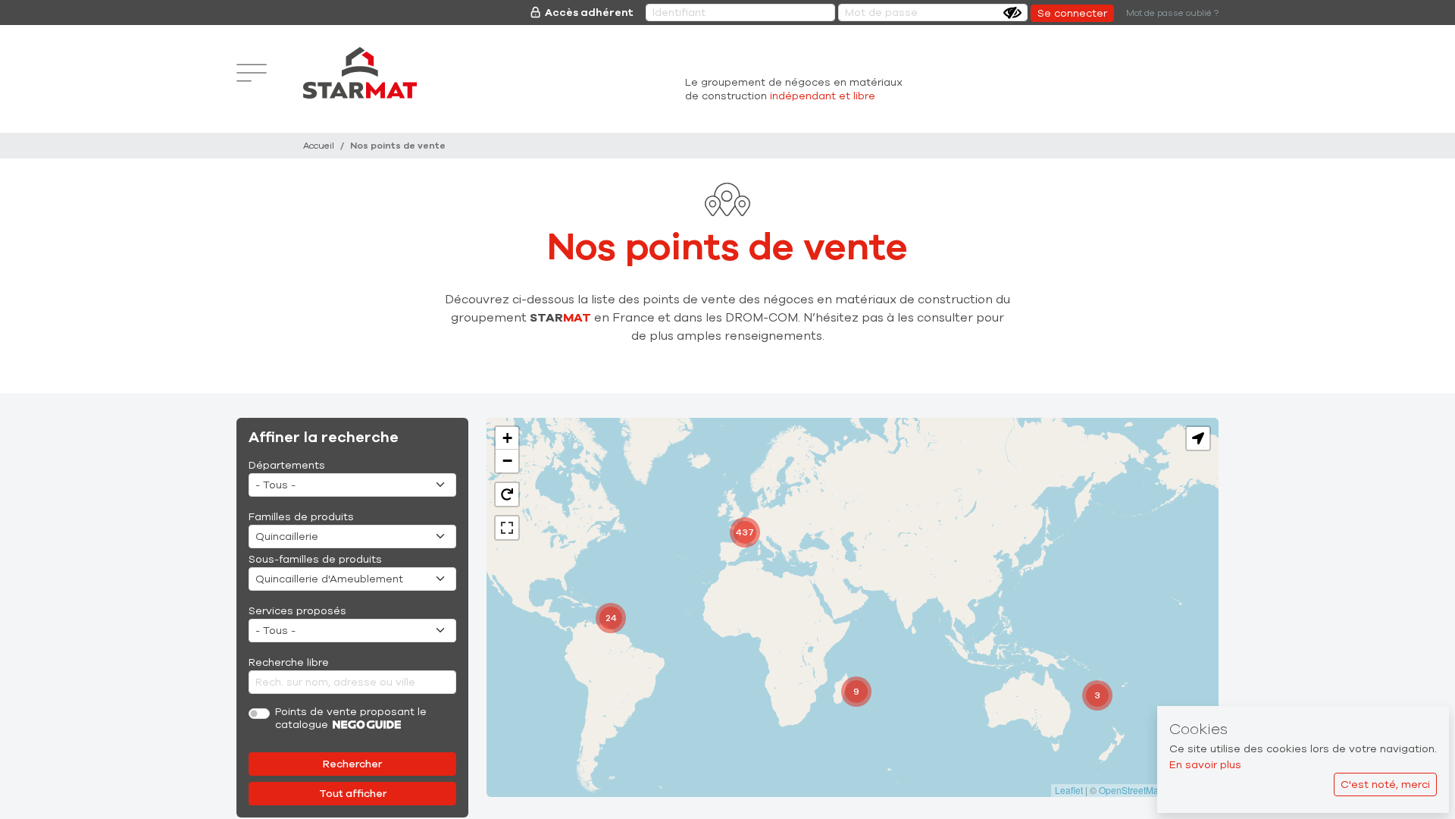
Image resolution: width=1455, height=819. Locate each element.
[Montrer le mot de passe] (1012, 13)
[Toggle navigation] (251, 73)
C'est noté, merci (1385, 784)
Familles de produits (301, 517)
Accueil (318, 146)
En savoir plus (1205, 765)
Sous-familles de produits (315, 559)
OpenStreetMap (1131, 789)
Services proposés (297, 611)
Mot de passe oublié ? (1172, 13)
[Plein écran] (507, 527)
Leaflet (1069, 789)
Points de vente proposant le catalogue (351, 719)
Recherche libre (289, 662)
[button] (1097, 695)
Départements (287, 465)
